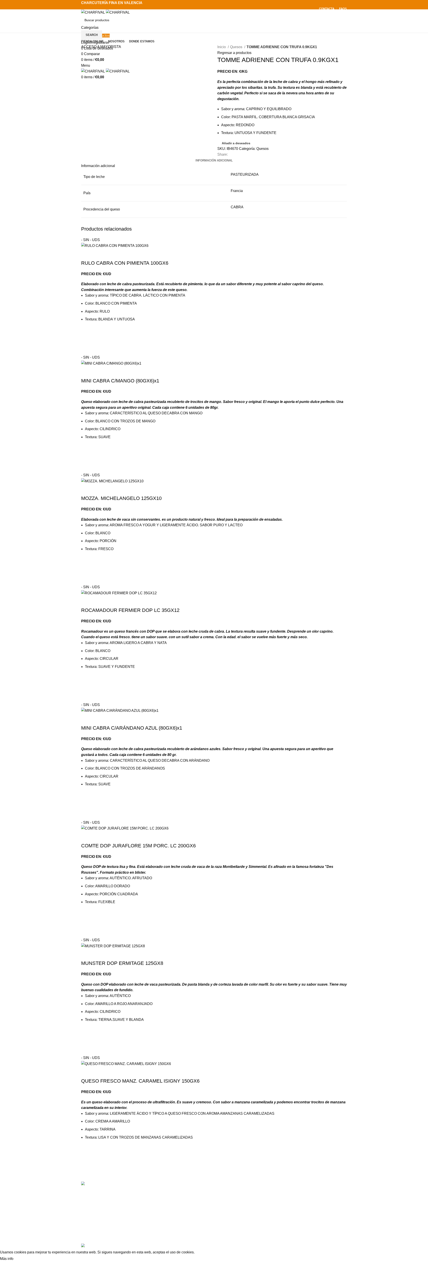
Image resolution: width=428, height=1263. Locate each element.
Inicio (222, 47)
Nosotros (270, 1201)
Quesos (236, 47)
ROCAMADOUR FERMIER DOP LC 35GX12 (130, 610)
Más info (6, 1259)
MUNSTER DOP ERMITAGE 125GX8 (122, 963)
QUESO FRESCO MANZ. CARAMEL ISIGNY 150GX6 (140, 1081)
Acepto (23, 1259)
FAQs (267, 1218)
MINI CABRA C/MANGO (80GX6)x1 (120, 381)
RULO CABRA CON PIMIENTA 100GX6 (124, 263)
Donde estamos (275, 1210)
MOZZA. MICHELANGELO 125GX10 (121, 498)
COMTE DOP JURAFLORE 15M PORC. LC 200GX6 (138, 845)
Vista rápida (86, 349)
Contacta (270, 1193)
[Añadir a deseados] (86, 332)
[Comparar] (86, 254)
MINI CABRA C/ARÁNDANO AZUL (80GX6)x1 (131, 728)
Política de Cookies (278, 1235)
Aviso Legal (272, 1227)
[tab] (214, 161)
